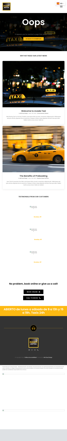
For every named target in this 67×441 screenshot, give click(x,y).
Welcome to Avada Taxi (33, 111)
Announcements (41, 113)
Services (47, 178)
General (46, 113)
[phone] (37, 350)
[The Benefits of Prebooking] (33, 149)
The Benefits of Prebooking (33, 176)
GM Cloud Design (24, 113)
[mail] (35, 350)
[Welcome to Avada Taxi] (33, 84)
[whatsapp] (32, 350)
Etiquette (39, 178)
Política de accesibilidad (31, 357)
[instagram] (29, 350)
